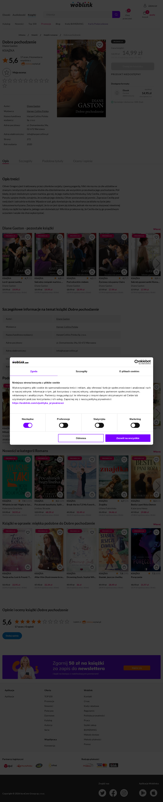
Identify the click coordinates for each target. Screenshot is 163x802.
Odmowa (81, 438)
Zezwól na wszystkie (127, 438)
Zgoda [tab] (33, 371)
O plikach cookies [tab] (129, 371)
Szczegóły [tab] (81, 371)
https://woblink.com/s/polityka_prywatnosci (38, 402)
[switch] (63, 425)
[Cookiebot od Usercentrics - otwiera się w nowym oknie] (137, 362)
